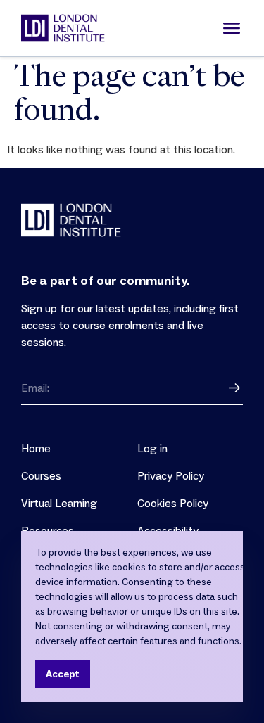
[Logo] (63, 28)
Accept (63, 674)
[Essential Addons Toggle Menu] (231, 28)
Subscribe (234, 388)
